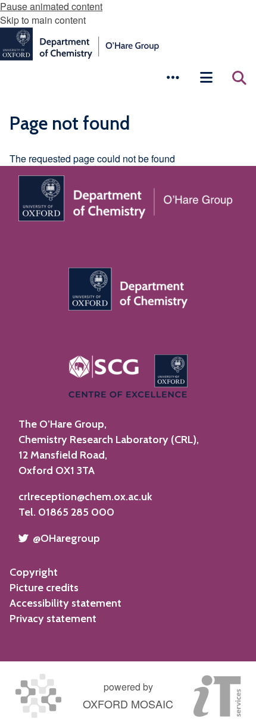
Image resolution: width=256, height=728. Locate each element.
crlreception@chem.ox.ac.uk (85, 496)
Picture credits (44, 587)
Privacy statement (53, 618)
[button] (172, 77)
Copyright (34, 572)
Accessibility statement (65, 603)
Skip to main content (43, 20)
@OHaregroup (66, 538)
